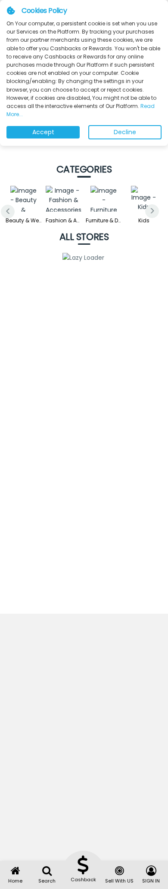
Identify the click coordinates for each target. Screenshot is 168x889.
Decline (125, 132)
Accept (43, 132)
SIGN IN (151, 880)
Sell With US (119, 880)
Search (47, 880)
